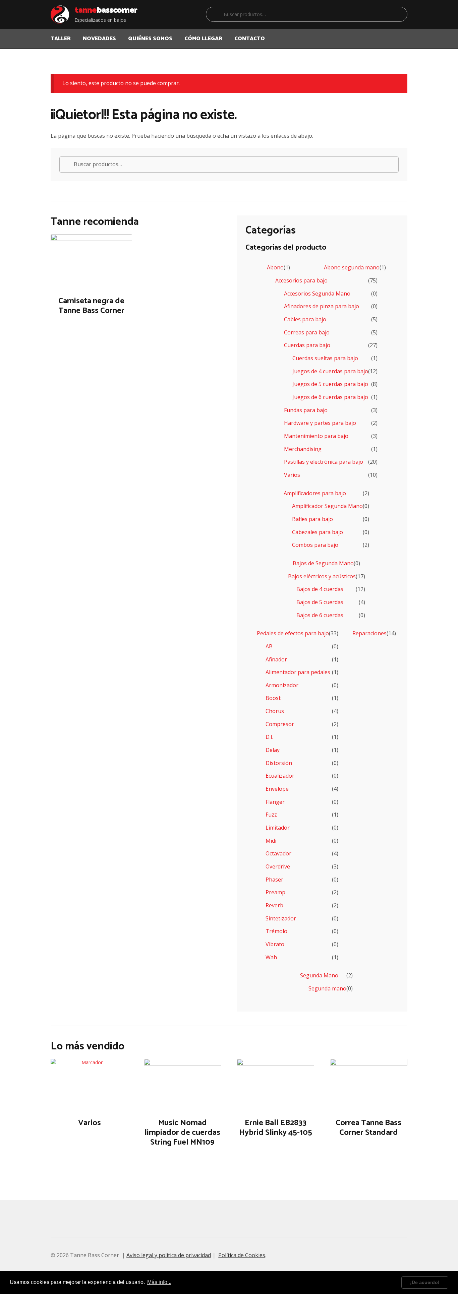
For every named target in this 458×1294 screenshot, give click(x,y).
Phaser (274, 879)
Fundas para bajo (306, 410)
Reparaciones (369, 633)
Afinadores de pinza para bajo (321, 306)
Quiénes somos (150, 38)
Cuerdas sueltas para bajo (325, 358)
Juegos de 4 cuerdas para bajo (330, 371)
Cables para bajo (305, 319)
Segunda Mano (319, 975)
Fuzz (271, 814)
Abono (275, 267)
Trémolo (276, 931)
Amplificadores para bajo (315, 493)
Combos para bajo (315, 544)
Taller (61, 38)
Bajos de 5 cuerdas (319, 602)
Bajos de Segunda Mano (323, 563)
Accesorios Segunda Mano (317, 293)
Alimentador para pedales (298, 672)
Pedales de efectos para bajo (293, 633)
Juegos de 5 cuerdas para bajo (330, 384)
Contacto (249, 38)
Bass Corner (105, 10)
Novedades (99, 38)
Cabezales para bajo (317, 532)
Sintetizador (281, 918)
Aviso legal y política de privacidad (168, 1255)
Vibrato (275, 944)
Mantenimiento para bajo (316, 436)
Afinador (276, 659)
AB (269, 646)
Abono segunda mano (352, 267)
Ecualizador (280, 775)
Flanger (275, 801)
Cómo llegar (203, 38)
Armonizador (282, 685)
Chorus (275, 711)
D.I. (269, 736)
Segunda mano (327, 988)
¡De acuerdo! (425, 1282)
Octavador (278, 853)
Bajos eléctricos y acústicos (322, 576)
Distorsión (279, 763)
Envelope (277, 788)
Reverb (274, 905)
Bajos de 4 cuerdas (319, 589)
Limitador (278, 827)
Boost (273, 698)
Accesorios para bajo (301, 280)
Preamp (275, 892)
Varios (292, 474)
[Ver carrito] (399, 34)
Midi (271, 840)
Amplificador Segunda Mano (327, 506)
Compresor (280, 724)
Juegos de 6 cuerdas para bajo (330, 397)
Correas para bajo (307, 332)
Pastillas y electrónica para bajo (323, 461)
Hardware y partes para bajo (320, 423)
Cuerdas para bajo (307, 345)
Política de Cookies (241, 1255)
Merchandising (303, 449)
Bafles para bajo (312, 519)
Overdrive (278, 866)
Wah (271, 957)
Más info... (159, 1282)
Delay (273, 750)
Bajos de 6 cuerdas (319, 615)
